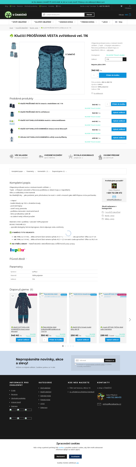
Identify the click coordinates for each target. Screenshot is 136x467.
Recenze (20, 6)
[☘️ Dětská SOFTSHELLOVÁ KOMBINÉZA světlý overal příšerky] (12, 139)
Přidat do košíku (112, 75)
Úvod (11, 28)
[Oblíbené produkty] (121, 6)
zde (77, 463)
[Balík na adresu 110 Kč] (20, 420)
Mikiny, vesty (109, 219)
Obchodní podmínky (30, 6)
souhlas (61, 447)
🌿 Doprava (43, 6)
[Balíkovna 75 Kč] (13, 412)
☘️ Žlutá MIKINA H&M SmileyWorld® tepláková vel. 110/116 (50, 329)
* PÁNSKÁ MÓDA (87, 22)
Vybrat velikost (119, 112)
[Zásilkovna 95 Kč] (13, 420)
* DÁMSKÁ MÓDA (66, 22)
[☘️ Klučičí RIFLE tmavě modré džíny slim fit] (83, 295)
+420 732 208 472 (104, 6)
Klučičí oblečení (45, 392)
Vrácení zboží (16, 402)
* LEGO (105, 22)
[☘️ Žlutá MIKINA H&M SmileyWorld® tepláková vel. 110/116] (53, 295)
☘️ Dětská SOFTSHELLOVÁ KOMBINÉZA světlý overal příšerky (42, 137)
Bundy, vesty (34, 28)
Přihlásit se (109, 360)
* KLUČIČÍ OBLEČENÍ (42, 22)
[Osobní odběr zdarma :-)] (28, 420)
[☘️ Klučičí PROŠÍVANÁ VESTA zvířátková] (12, 114)
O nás (13, 390)
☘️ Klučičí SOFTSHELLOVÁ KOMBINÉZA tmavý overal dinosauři (42, 129)
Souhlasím (75, 457)
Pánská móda (45, 400)
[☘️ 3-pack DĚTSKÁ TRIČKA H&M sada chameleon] (112, 295)
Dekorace (43, 407)
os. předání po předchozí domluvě (82, 392)
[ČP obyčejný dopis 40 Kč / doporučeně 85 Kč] (20, 412)
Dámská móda (45, 396)
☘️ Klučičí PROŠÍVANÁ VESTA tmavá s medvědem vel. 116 (40, 103)
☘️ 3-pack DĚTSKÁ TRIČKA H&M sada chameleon (111, 328)
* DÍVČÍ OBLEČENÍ (19, 22)
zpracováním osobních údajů (95, 364)
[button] (63, 346)
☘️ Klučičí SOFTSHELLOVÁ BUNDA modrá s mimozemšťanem (41, 120)
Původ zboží (17, 258)
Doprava (14, 406)
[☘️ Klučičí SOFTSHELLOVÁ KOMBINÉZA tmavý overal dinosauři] (12, 131)
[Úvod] (16, 14)
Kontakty (51, 6)
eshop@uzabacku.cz (114, 199)
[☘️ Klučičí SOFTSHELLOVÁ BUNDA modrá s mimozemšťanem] (12, 122)
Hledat (89, 15)
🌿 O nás (12, 6)
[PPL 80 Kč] (28, 412)
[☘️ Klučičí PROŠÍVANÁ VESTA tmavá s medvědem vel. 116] (12, 106)
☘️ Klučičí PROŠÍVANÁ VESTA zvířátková (33, 112)
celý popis (110, 50)
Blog (6, 6)
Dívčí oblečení (45, 388)
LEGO (42, 404)
